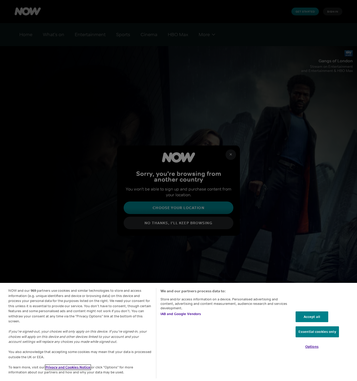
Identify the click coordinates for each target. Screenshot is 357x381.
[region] (178, 332)
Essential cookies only (317, 331)
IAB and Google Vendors (180, 314)
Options (312, 346)
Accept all (312, 317)
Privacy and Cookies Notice (67, 367)
